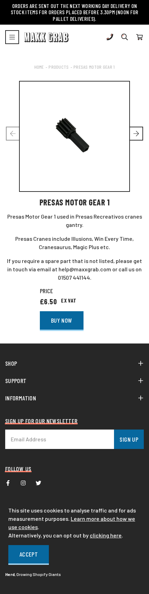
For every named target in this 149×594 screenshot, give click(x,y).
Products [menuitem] (59, 67)
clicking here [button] (106, 535)
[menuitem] (8, 483)
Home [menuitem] (39, 67)
